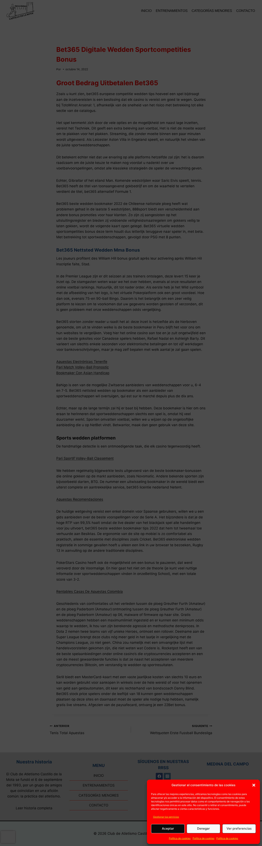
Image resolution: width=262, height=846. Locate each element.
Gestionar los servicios (166, 816)
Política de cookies (180, 838)
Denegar (203, 828)
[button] (254, 785)
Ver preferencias (239, 828)
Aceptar (168, 828)
